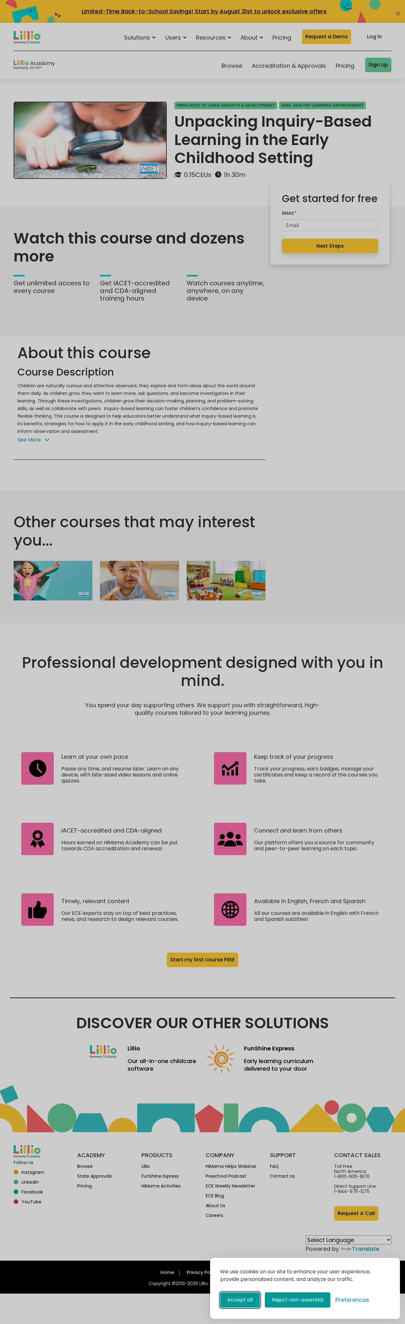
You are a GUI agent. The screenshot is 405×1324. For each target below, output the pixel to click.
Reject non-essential (297, 1299)
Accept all (240, 1299)
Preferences (352, 1300)
